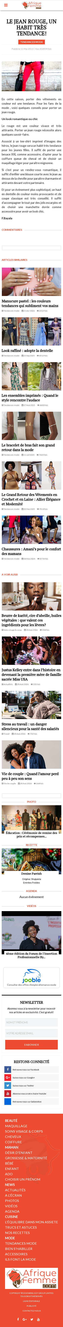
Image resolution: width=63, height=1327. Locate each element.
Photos (12, 1200)
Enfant (12, 1168)
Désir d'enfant (18, 1152)
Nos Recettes (17, 1232)
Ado (9, 1174)
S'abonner (31, 1044)
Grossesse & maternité (26, 1158)
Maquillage (16, 1126)
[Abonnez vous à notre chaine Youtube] (38, 1319)
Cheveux (13, 1136)
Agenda (12, 1211)
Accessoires (16, 1254)
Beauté (11, 1120)
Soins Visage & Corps (24, 1131)
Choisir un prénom (22, 1179)
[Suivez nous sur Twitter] (31, 1319)
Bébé (9, 1163)
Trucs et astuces (21, 1227)
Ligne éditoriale (31, 1301)
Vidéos (11, 1206)
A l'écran (13, 1195)
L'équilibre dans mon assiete (31, 1222)
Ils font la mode (20, 1259)
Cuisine (11, 1216)
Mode (10, 1238)
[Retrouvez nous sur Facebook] (18, 1319)
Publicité (31, 1306)
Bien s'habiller (18, 1248)
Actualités (15, 1190)
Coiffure (13, 1142)
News (10, 1184)
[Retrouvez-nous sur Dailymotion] (45, 1319)
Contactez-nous (32, 1310)
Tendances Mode (21, 1243)
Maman (11, 1147)
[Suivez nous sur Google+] (25, 1319)
